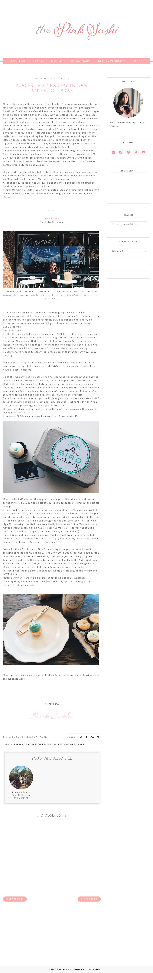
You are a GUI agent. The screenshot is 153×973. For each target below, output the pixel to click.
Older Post (88, 899)
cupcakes (31, 744)
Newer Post (16, 899)
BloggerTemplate (95, 969)
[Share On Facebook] (86, 737)
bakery (18, 744)
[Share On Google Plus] (92, 737)
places (51, 744)
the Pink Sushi (66, 969)
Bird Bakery (52, 218)
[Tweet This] (81, 737)
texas (80, 744)
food (42, 744)
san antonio (66, 744)
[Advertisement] (52, 931)
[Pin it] (98, 737)
